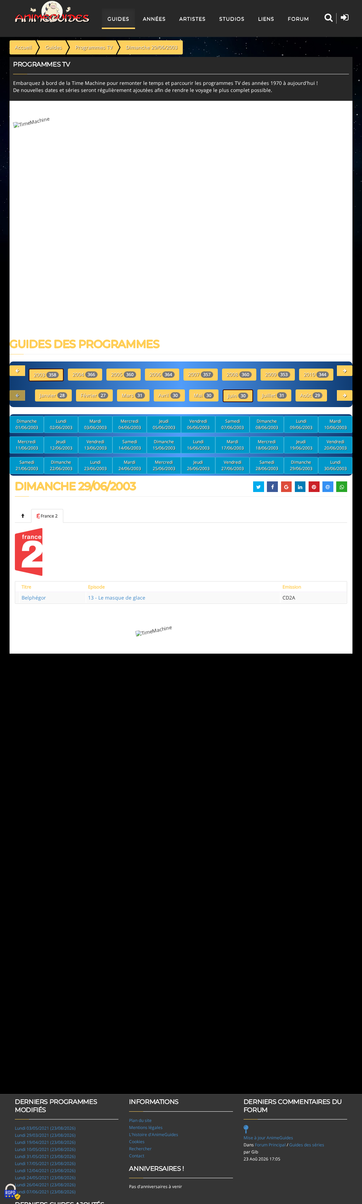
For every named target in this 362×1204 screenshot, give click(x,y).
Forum (298, 19)
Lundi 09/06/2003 (301, 424)
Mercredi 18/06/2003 (267, 445)
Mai (202, 395)
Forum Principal (270, 1145)
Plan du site (140, 1120)
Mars (132, 395)
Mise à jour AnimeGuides (268, 1138)
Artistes (192, 19)
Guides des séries (306, 1145)
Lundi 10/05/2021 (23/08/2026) (45, 1149)
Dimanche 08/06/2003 (267, 424)
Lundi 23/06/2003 (95, 465)
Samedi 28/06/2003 (267, 465)
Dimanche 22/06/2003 (61, 465)
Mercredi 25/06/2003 (164, 465)
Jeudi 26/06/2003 (198, 465)
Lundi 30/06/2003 (335, 465)
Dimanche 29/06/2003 (301, 465)
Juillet (273, 395)
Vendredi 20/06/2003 (335, 445)
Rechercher (140, 1149)
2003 (45, 374)
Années (154, 19)
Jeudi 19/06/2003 (301, 445)
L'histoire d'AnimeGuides (153, 1134)
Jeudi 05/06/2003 (164, 424)
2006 (161, 374)
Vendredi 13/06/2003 (95, 445)
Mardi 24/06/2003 (129, 465)
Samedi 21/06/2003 (27, 465)
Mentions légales (146, 1127)
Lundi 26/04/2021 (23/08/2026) (45, 1185)
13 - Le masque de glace (116, 597)
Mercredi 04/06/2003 (129, 424)
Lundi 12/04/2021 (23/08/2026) (45, 1171)
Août (310, 395)
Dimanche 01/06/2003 (27, 424)
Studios (232, 19)
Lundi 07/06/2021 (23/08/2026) (45, 1192)
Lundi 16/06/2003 (198, 445)
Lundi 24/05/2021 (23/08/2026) (45, 1178)
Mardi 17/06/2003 (232, 445)
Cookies (137, 1142)
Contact (136, 1156)
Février (93, 395)
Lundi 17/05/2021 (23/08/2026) (45, 1163)
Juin (237, 395)
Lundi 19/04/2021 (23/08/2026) (45, 1142)
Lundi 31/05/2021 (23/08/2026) (45, 1156)
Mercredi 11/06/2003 (27, 445)
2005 (122, 374)
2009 (276, 374)
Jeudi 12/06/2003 (61, 445)
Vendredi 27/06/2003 (232, 465)
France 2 (49, 516)
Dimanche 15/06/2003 (164, 445)
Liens (266, 19)
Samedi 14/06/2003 (129, 445)
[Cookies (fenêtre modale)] (12, 1192)
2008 (238, 374)
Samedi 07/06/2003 (232, 424)
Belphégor (34, 597)
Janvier (52, 395)
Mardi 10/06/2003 (335, 424)
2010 (315, 374)
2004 (83, 374)
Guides (118, 19)
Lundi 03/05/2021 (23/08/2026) (45, 1128)
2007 (199, 374)
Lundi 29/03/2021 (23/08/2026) (45, 1135)
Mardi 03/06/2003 (95, 424)
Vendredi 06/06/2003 (198, 424)
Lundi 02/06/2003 (61, 424)
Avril (168, 395)
